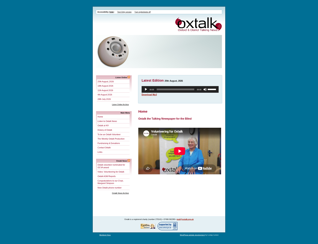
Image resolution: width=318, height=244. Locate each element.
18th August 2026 (105, 86)
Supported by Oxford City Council (167, 226)
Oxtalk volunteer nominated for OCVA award (111, 166)
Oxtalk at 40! (103, 125)
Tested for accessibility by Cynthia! (148, 226)
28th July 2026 (104, 99)
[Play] (146, 89)
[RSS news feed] (129, 161)
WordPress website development (192, 235)
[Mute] (205, 89)
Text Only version (124, 12)
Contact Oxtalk (104, 147)
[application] (180, 89)
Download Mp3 (149, 94)
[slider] (212, 89)
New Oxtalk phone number (110, 188)
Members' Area (105, 235)
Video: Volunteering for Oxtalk (111, 172)
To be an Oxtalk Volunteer (109, 134)
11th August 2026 (105, 90)
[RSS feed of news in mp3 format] (129, 77)
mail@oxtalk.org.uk (185, 219)
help (111, 12)
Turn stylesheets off (142, 12)
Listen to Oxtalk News (107, 121)
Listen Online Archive (120, 104)
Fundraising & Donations (109, 143)
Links (100, 152)
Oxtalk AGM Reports (107, 176)
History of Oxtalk (105, 130)
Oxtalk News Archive (120, 193)
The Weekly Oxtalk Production (111, 139)
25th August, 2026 (106, 81)
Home (100, 117)
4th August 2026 (105, 95)
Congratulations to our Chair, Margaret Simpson (110, 182)
